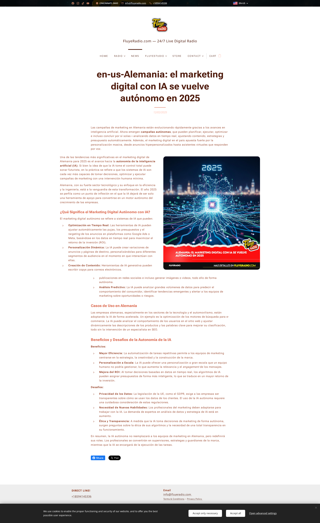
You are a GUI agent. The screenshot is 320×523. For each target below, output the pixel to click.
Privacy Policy (195, 499)
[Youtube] (88, 3)
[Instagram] (78, 3)
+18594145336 (160, 3)
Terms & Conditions (173, 499)
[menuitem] (104, 56)
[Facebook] (73, 3)
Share (100, 458)
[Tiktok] (83, 3)
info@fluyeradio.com (135, 3)
